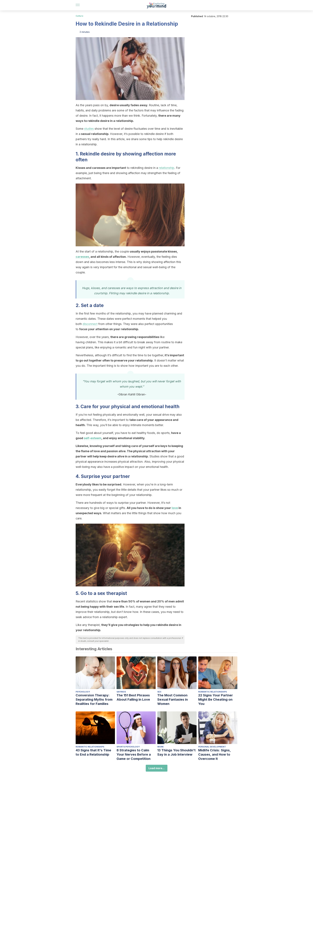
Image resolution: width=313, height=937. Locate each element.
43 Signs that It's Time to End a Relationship (93, 752)
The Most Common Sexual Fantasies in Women (172, 699)
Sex (159, 692)
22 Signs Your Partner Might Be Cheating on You (215, 699)
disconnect (90, 324)
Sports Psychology (128, 746)
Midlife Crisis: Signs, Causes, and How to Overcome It (214, 754)
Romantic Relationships (212, 692)
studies (89, 128)
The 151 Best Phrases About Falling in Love (133, 697)
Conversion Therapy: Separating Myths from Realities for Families (94, 699)
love (175, 508)
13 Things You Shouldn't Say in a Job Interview (176, 752)
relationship (166, 167)
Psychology (83, 692)
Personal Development (212, 746)
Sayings (121, 692)
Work (160, 746)
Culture (79, 16)
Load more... (157, 768)
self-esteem (92, 438)
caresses (82, 256)
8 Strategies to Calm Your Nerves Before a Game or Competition (134, 754)
